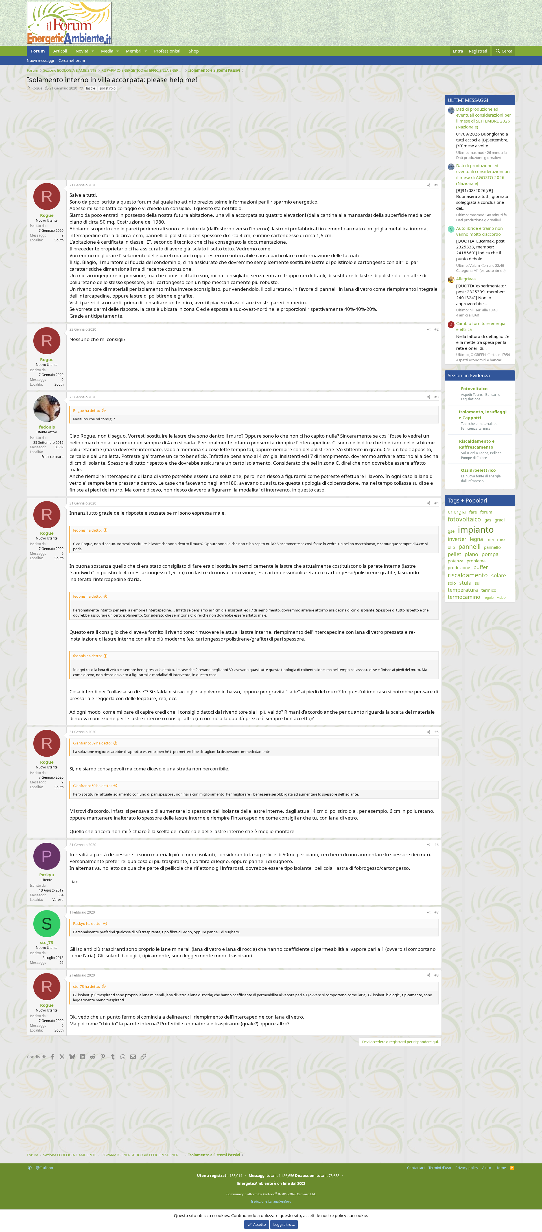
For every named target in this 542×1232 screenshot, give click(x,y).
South (59, 240)
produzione (459, 567)
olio (451, 547)
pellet (454, 554)
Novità (82, 51)
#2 (436, 329)
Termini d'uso (440, 1167)
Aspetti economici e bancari (479, 359)
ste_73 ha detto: (86, 986)
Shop (194, 51)
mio (501, 539)
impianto (476, 529)
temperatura (463, 589)
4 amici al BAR (467, 315)
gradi (500, 520)
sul (477, 583)
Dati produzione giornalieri (478, 157)
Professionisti (167, 51)
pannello (492, 547)
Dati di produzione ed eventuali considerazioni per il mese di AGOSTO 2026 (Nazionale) (483, 174)
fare (473, 512)
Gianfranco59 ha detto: (92, 743)
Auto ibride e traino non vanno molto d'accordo (479, 231)
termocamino (464, 596)
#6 (436, 844)
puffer (480, 567)
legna (476, 539)
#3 (436, 397)
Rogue (36, 88)
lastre (90, 88)
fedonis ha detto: (87, 530)
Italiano (46, 1167)
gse (451, 531)
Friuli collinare (52, 456)
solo (452, 583)
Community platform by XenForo (271, 1194)
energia (457, 511)
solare (498, 575)
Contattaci (416, 1167)
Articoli (60, 51)
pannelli (469, 547)
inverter (457, 539)
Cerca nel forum (71, 60)
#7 (436, 912)
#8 (436, 975)
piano (471, 554)
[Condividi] (428, 185)
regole (489, 597)
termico (488, 590)
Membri (133, 51)
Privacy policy (466, 1167)
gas (487, 520)
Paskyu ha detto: (87, 923)
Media (107, 51)
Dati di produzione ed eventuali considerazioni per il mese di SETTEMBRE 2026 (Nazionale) (483, 118)
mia (490, 539)
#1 (436, 185)
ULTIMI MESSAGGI (468, 100)
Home (500, 1167)
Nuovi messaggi (40, 60)
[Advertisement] (196, 134)
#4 (436, 503)
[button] (93, 51)
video (501, 597)
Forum (38, 51)
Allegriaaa (466, 278)
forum (486, 512)
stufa (465, 582)
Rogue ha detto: (86, 410)
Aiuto (486, 1167)
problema (476, 560)
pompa (490, 554)
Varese (58, 899)
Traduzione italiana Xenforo (271, 1201)
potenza (455, 560)
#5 (436, 731)
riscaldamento (468, 575)
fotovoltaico (464, 519)
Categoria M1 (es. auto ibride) (481, 270)
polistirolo (107, 88)
